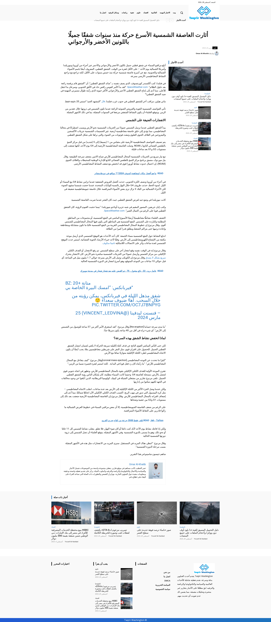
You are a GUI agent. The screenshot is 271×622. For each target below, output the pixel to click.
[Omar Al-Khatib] (217, 53)
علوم (215, 48)
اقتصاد (195, 138)
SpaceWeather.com (137, 87)
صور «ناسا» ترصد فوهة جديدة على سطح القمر (186, 111)
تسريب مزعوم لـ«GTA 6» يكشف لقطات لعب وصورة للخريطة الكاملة (184, 127)
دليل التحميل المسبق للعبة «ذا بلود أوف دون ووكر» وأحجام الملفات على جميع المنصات (126, 20)
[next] (168, 20)
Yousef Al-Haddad (204, 102)
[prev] (171, 20)
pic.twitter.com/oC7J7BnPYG (126, 304)
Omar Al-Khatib (202, 53)
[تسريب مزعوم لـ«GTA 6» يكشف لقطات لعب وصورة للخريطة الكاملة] (204, 128)
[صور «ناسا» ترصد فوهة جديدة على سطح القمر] (204, 112)
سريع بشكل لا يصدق (156, 257)
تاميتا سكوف (109, 243)
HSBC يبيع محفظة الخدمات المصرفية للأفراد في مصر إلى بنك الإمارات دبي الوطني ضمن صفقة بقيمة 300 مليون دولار (184, 144)
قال (103, 101)
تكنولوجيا (207, 93)
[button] (182, 13)
